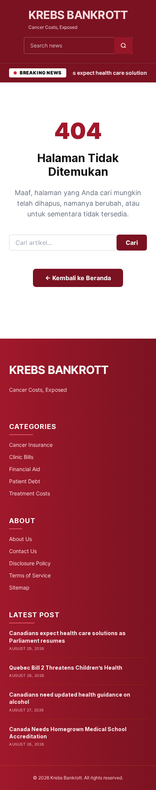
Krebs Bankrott (78, 14)
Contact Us (23, 551)
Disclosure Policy (30, 563)
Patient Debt (24, 481)
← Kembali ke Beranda (78, 278)
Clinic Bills (21, 457)
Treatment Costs (29, 493)
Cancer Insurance (31, 445)
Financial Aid (24, 469)
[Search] (123, 45)
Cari (132, 242)
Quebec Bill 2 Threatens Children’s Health (65, 667)
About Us (20, 539)
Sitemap (19, 587)
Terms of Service (30, 575)
